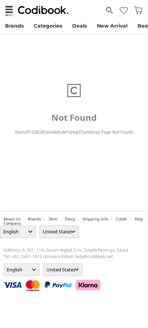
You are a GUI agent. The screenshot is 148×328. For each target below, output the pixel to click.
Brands (14, 26)
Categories (48, 26)
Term (52, 219)
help (139, 219)
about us (12, 219)
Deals (79, 26)
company (12, 223)
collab (121, 219)
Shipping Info (95, 219)
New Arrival (112, 26)
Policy (70, 219)
